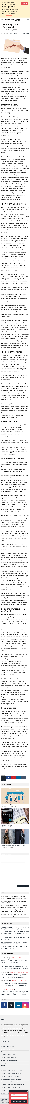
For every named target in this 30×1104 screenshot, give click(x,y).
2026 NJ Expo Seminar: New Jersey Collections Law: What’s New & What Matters (14, 947)
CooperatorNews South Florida (9, 1060)
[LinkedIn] (18, 1005)
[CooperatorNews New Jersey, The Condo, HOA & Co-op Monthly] (10, 20)
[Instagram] (25, 1005)
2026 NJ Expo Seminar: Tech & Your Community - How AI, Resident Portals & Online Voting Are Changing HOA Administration (15, 933)
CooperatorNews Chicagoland (9, 1046)
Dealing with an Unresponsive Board (18, 972)
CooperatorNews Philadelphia (9, 1057)
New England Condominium (8, 1063)
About (3, 1019)
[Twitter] (11, 1005)
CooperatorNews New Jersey (8, 1052)
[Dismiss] (27, 1091)
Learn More (9, 15)
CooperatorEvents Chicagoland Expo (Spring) (12, 1084)
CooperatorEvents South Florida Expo (10, 1087)
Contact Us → (4, 1039)
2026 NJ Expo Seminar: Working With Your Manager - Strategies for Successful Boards (14, 942)
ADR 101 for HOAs (16, 957)
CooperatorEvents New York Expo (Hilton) (11, 1070)
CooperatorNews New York (8, 1054)
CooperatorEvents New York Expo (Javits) (11, 1073)
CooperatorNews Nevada (7, 1049)
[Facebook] (4, 1005)
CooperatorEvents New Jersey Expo (10, 1076)
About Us (3, 1102)
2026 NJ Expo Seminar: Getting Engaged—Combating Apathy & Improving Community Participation (15, 928)
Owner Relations (25, 33)
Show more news (15, 918)
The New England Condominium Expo (11, 1079)
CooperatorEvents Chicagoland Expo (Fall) (12, 1082)
